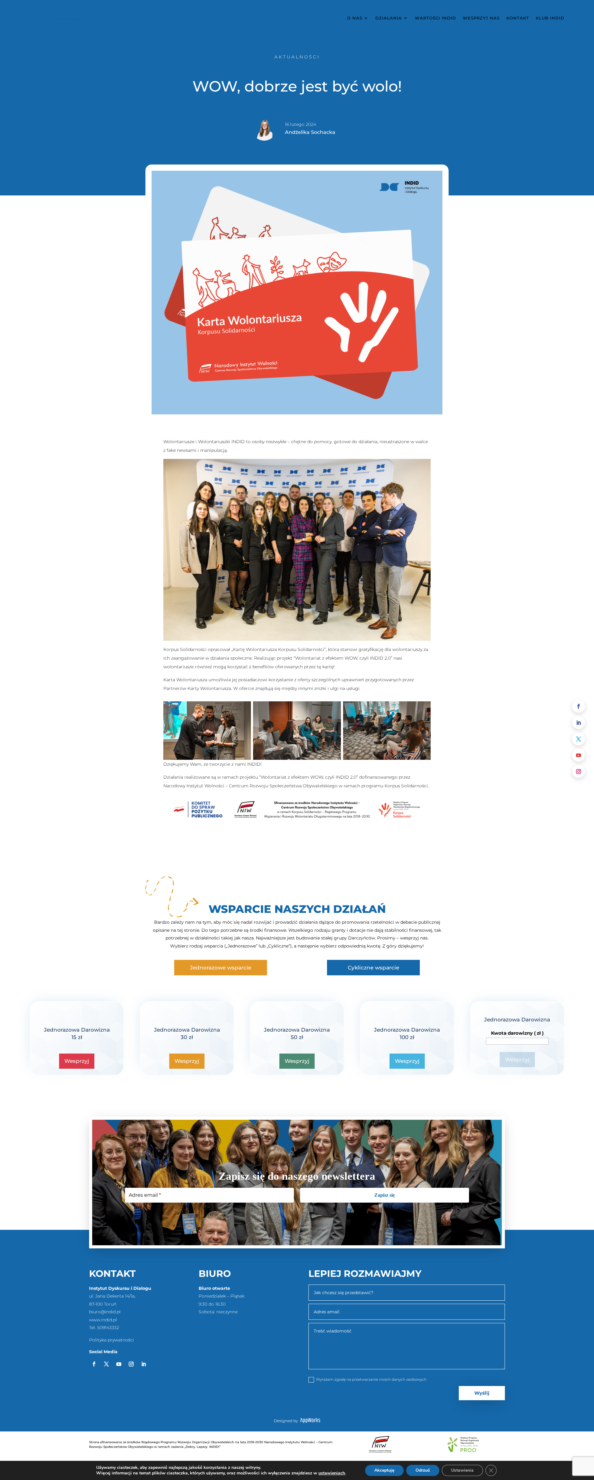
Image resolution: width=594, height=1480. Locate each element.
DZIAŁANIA (388, 17)
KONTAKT (517, 17)
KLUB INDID (550, 17)
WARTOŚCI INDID (435, 17)
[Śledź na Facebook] (578, 706)
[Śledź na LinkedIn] (578, 722)
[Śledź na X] (578, 738)
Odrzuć (422, 1470)
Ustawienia (462, 1470)
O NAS (354, 17)
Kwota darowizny (517, 1033)
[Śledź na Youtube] (578, 755)
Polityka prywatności (111, 1340)
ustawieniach (331, 1473)
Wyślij (481, 1393)
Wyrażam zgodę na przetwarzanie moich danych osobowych (371, 1379)
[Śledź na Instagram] (578, 771)
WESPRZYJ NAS (481, 17)
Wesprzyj (76, 1061)
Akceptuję (384, 1470)
